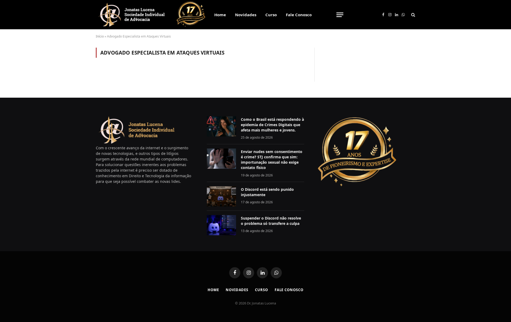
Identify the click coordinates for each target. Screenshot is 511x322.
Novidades (245, 14)
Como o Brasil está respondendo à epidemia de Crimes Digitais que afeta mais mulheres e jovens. (272, 125)
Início (100, 36)
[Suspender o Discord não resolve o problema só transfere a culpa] (221, 225)
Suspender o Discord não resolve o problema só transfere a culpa (271, 221)
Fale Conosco (299, 14)
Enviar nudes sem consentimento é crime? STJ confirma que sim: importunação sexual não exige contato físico (271, 159)
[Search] (412, 15)
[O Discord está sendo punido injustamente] (221, 196)
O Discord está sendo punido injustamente (267, 192)
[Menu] (339, 15)
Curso (271, 14)
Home (220, 14)
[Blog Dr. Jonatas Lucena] (131, 14)
